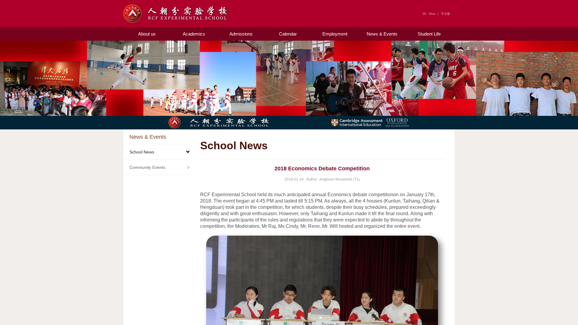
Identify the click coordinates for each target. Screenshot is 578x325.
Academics (194, 33)
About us (147, 33)
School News (141, 152)
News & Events (382, 33)
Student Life (429, 33)
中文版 (445, 13)
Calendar (288, 33)
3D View (428, 13)
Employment (334, 33)
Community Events (147, 167)
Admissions (241, 33)
